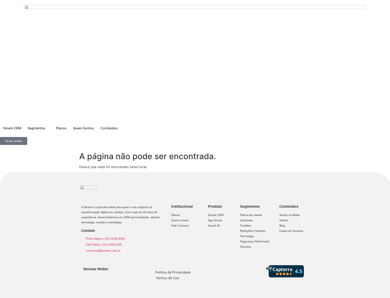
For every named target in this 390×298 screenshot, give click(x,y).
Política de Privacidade (173, 272)
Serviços (245, 246)
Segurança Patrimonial (254, 241)
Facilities (245, 225)
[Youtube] (105, 277)
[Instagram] (92, 277)
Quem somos (179, 220)
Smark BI (214, 225)
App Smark (215, 220)
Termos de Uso (167, 278)
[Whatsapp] (112, 277)
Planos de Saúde (251, 215)
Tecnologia (247, 236)
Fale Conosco (180, 225)
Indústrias (246, 220)
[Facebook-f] (99, 277)
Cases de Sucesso (291, 230)
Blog (282, 225)
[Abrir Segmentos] (48, 128)
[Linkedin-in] (86, 277)
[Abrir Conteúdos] (120, 128)
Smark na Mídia (289, 215)
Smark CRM (216, 215)
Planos (175, 215)
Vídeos (283, 220)
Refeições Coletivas (252, 230)
